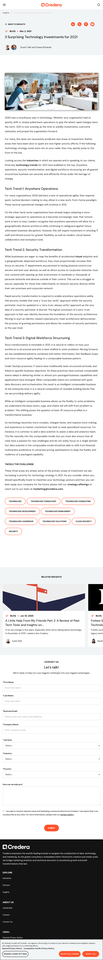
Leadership (7, 908)
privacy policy (66, 814)
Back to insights (16, 24)
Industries (7, 878)
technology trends (27, 165)
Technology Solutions (55, 521)
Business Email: (10, 711)
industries (33, 160)
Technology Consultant (43, 501)
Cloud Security (84, 521)
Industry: (7, 753)
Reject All (91, 954)
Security (13, 531)
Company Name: (11, 724)
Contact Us (7, 922)
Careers (6, 915)
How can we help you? (13, 784)
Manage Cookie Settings (15, 954)
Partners (6, 885)
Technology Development (22, 511)
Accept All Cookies (69, 954)
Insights (6, 13)
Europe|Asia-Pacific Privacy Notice (39, 948)
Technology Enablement (58, 511)
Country (7, 769)
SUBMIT (51, 828)
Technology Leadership (21, 521)
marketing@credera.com (48, 489)
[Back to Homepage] (51, 4)
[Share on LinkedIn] (73, 24)
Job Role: (7, 740)
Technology (15, 501)
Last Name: (8, 695)
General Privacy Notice (13, 937)
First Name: (8, 682)
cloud (78, 256)
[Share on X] (80, 24)
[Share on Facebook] (86, 24)
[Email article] (92, 24)
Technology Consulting (78, 501)
